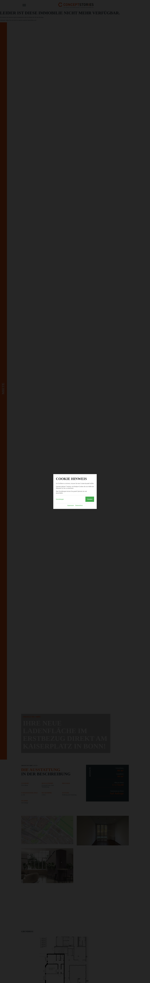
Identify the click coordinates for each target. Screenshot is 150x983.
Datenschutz (79, 505)
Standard (89, 499)
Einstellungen (60, 499)
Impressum (70, 505)
